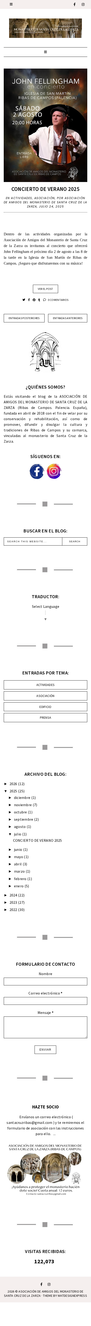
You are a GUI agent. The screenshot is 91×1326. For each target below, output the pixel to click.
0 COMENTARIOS (57, 300)
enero (19, 886)
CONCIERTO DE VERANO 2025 (45, 189)
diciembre (22, 797)
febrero (20, 878)
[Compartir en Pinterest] (34, 300)
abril (18, 864)
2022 (13, 909)
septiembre (23, 819)
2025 (13, 791)
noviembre (23, 804)
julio (17, 834)
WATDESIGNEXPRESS (72, 1295)
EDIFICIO (45, 707)
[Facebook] (75, 4)
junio (18, 849)
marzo (19, 871)
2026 (13, 783)
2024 (13, 895)
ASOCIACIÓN (44, 198)
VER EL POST (45, 289)
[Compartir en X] (24, 300)
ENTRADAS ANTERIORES (68, 318)
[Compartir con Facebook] (29, 300)
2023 (13, 902)
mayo (18, 856)
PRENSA (45, 717)
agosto (20, 826)
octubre (20, 812)
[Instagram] (83, 4)
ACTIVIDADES (21, 198)
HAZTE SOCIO (45, 1107)
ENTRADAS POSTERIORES (24, 318)
